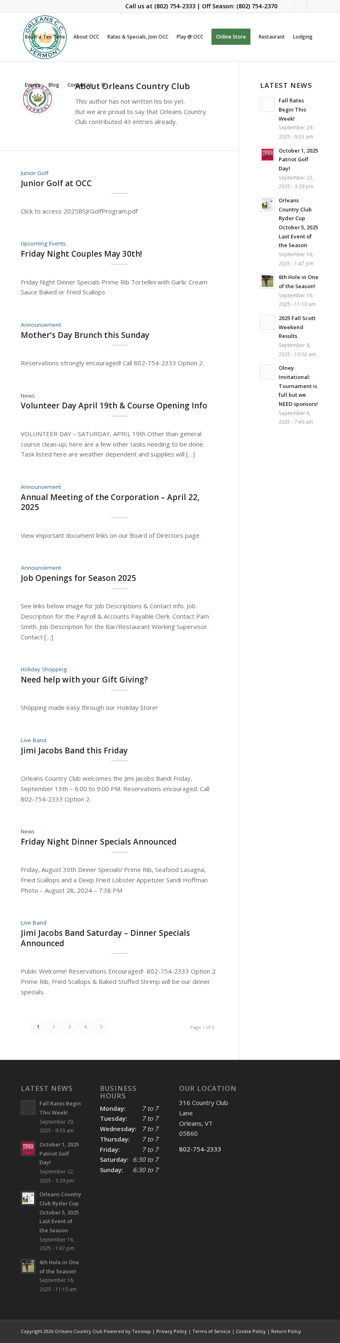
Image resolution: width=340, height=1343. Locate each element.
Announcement (41, 324)
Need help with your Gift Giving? (84, 679)
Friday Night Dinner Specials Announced (99, 841)
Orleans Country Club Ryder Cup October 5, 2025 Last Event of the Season (60, 1212)
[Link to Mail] (300, 6)
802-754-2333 (200, 1149)
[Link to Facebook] (288, 6)
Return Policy (286, 1331)
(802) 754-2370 (256, 6)
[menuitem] (45, 37)
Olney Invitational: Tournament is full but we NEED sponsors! (298, 386)
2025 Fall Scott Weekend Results (297, 327)
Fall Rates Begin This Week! (292, 109)
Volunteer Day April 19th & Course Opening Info (114, 405)
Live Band (33, 740)
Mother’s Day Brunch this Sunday (85, 335)
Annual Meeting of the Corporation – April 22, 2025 (110, 502)
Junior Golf (35, 173)
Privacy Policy (171, 1331)
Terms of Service (211, 1331)
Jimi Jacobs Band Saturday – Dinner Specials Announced (105, 938)
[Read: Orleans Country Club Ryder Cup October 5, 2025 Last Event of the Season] (267, 204)
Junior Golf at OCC (56, 183)
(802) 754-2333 (174, 6)
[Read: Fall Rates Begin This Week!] (28, 1107)
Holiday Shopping (44, 669)
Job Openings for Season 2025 (78, 578)
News (28, 395)
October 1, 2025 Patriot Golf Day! (298, 159)
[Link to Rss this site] (313, 6)
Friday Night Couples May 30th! (81, 253)
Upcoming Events (43, 243)
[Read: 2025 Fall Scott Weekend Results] (267, 322)
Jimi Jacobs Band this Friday (74, 750)
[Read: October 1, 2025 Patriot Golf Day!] (267, 154)
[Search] (103, 85)
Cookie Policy (251, 1331)
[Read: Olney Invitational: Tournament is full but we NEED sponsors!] (267, 371)
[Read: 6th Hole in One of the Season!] (267, 281)
